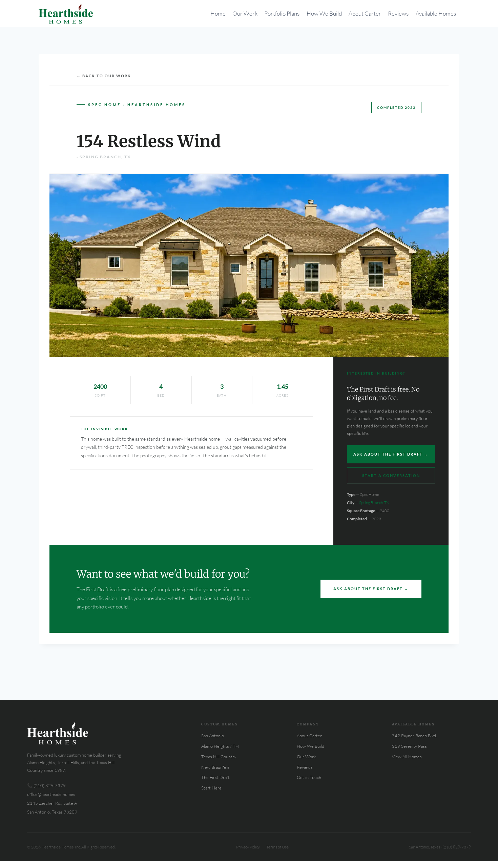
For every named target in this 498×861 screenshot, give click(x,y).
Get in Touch (309, 777)
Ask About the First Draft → (391, 454)
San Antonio (212, 735)
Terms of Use (277, 846)
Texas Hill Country (218, 756)
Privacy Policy (248, 846)
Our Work (244, 13)
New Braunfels (215, 767)
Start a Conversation (391, 475)
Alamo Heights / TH (220, 746)
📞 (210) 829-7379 (46, 785)
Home (218, 13)
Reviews (398, 13)
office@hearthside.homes (51, 794)
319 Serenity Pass (409, 746)
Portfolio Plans (281, 13)
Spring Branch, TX (374, 502)
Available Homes (436, 13)
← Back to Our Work (104, 76)
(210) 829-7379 (456, 846)
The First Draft (215, 777)
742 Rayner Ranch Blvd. (414, 735)
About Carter (365, 13)
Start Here (211, 787)
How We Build (324, 13)
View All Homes (407, 756)
